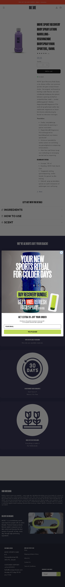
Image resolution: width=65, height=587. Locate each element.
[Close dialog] (61, 252)
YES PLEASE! (32, 332)
